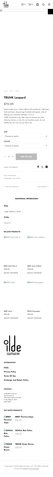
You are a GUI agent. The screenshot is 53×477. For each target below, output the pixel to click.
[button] (23, 4)
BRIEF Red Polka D (10, 266)
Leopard (7, 223)
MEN (11, 91)
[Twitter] (43, 167)
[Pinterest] (47, 167)
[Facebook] (39, 167)
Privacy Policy (10, 371)
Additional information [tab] (26, 198)
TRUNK (17, 91)
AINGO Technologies (31, 469)
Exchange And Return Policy (16, 380)
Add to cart (26, 156)
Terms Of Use (10, 376)
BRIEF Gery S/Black (34, 266)
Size (5, 132)
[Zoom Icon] (50, 11)
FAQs (6, 367)
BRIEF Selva (8, 311)
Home (6, 91)
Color (7, 141)
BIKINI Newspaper (33, 311)
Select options (11, 273)
